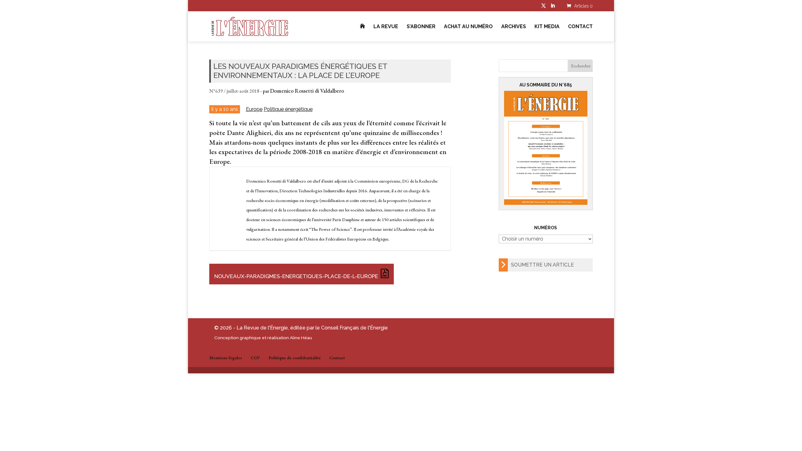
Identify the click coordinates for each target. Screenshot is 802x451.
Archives (513, 26)
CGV (255, 357)
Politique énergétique (288, 109)
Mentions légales (225, 357)
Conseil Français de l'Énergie (354, 328)
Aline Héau (301, 337)
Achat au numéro (468, 26)
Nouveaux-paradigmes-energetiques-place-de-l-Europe (296, 276)
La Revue (385, 26)
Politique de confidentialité (294, 357)
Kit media (547, 26)
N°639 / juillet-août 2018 (234, 91)
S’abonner (421, 26)
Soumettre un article (542, 265)
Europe (254, 109)
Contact (580, 26)
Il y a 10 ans (224, 109)
